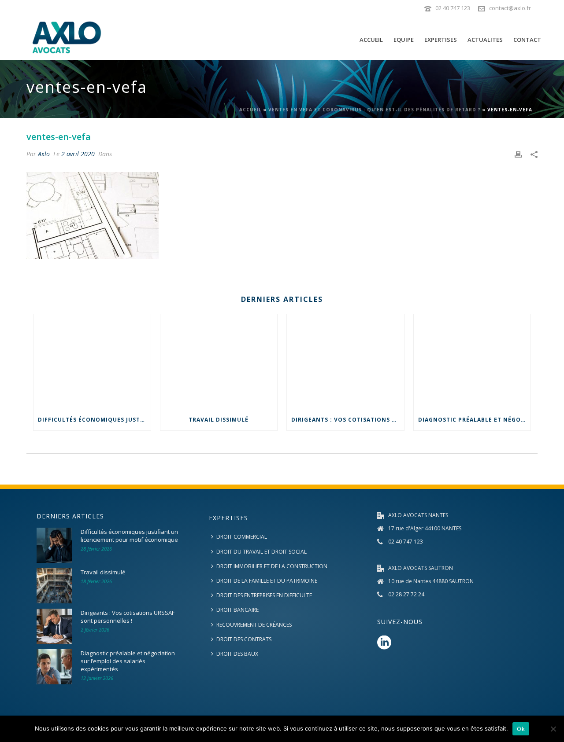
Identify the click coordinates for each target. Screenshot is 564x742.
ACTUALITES (485, 40)
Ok (521, 728)
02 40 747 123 (452, 8)
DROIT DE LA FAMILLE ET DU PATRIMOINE (266, 580)
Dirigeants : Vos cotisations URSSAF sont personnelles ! (347, 419)
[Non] (553, 728)
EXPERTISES (440, 40)
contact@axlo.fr (510, 8)
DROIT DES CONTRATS (243, 639)
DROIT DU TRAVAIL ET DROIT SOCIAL (261, 551)
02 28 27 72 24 (406, 594)
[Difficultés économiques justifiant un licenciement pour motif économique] (92, 361)
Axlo (44, 154)
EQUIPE (403, 40)
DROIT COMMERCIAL (241, 536)
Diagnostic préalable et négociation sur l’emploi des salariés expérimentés (474, 419)
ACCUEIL (371, 40)
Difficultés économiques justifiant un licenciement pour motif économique (94, 419)
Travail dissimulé (219, 419)
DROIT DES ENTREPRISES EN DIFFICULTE (264, 595)
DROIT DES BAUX (237, 654)
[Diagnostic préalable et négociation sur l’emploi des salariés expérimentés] (472, 361)
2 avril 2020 (78, 154)
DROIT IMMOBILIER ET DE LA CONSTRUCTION (271, 566)
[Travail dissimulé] (219, 361)
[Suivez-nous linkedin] (384, 642)
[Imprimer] (518, 154)
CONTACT (527, 40)
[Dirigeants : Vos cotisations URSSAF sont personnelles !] (345, 361)
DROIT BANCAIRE (237, 609)
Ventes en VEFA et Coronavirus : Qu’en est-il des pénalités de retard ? (374, 110)
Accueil (250, 110)
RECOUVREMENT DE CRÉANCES (254, 624)
